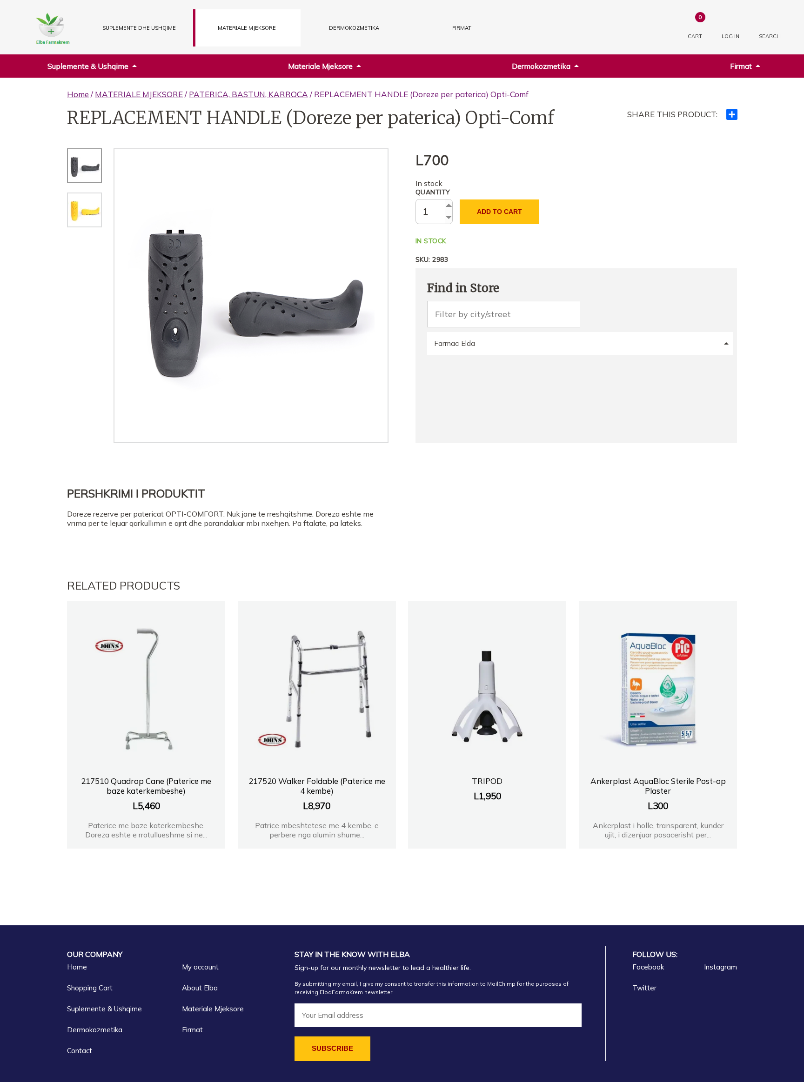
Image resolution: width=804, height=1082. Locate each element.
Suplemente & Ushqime (87, 66)
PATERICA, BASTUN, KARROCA (248, 94)
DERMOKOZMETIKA (354, 28)
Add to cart (499, 211)
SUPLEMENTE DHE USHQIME (139, 28)
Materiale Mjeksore (320, 66)
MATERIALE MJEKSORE (247, 28)
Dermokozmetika (541, 66)
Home (78, 94)
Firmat (461, 28)
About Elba (200, 987)
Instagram (720, 967)
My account (200, 967)
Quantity (432, 192)
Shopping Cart (90, 987)
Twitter (644, 987)
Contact (79, 1050)
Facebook (648, 967)
